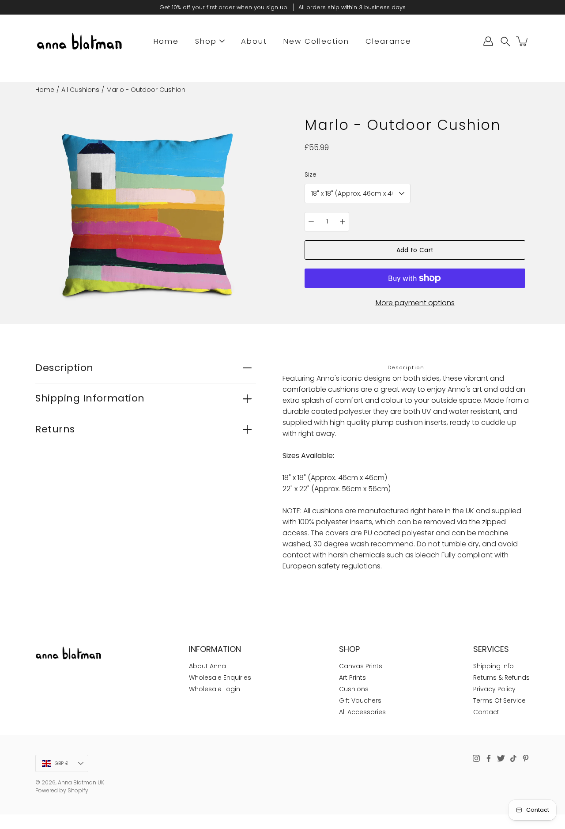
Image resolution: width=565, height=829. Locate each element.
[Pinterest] (526, 758)
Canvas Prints (360, 666)
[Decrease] (311, 221)
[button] (505, 41)
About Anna (207, 666)
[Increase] (342, 221)
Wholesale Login (214, 689)
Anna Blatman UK (81, 782)
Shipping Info (493, 666)
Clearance (388, 41)
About (254, 41)
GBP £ (61, 763)
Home (166, 41)
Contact (486, 712)
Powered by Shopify (61, 790)
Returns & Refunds (501, 677)
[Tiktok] (513, 758)
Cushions (354, 689)
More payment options (415, 303)
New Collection (316, 41)
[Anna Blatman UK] (79, 41)
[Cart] (523, 41)
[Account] (488, 41)
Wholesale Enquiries (220, 677)
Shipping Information (90, 398)
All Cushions (80, 89)
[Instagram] (476, 758)
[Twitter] (501, 758)
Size (310, 174)
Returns (55, 429)
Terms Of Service (499, 700)
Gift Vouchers (360, 700)
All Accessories (362, 712)
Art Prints (352, 677)
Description (64, 368)
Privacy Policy (494, 689)
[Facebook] (489, 758)
